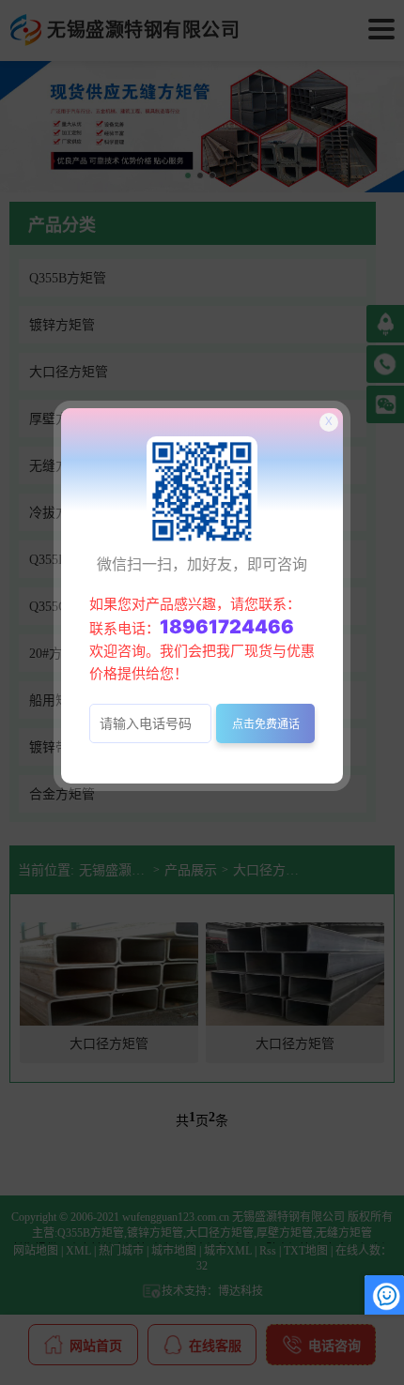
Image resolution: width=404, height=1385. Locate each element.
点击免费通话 (266, 724)
